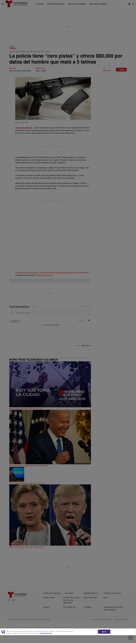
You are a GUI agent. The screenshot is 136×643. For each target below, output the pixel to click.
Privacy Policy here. (46, 633)
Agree (104, 632)
